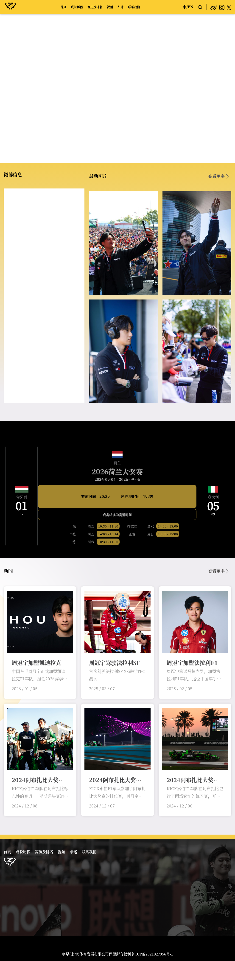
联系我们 (134, 7)
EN (190, 6)
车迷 (120, 7)
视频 (110, 7)
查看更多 (216, 176)
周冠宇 (10, 6)
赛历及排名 (94, 7)
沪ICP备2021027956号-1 (152, 954)
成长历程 (77, 7)
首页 (63, 7)
